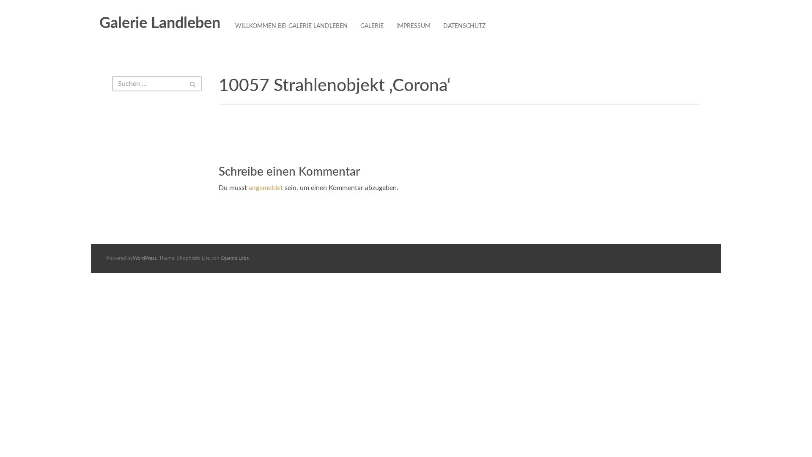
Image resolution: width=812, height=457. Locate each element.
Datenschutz (464, 26)
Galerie (372, 26)
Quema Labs (235, 258)
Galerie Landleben (159, 23)
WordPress (144, 258)
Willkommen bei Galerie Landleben (291, 26)
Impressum (413, 26)
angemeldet (266, 187)
